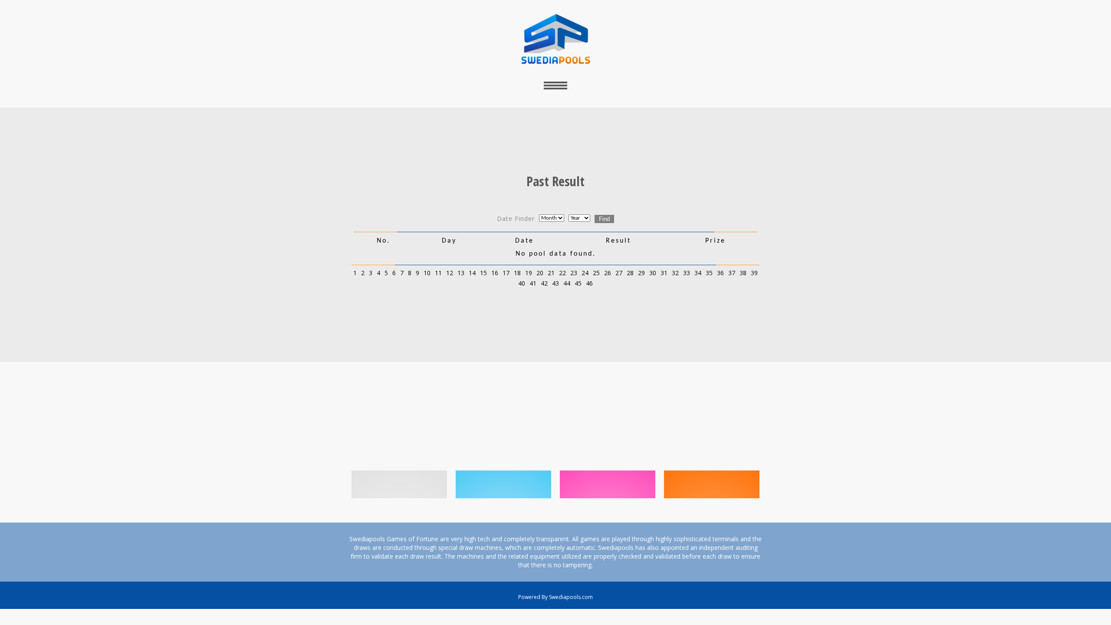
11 (438, 273)
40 (521, 283)
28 (630, 273)
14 (472, 273)
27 (618, 273)
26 (607, 273)
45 (578, 283)
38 (743, 273)
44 (566, 283)
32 (675, 273)
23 (573, 273)
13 (460, 273)
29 (641, 273)
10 (427, 273)
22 (562, 273)
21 (551, 273)
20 (539, 273)
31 (664, 273)
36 (720, 273)
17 (506, 273)
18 (517, 273)
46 (589, 283)
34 (697, 273)
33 (686, 273)
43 (555, 283)
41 (532, 283)
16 (494, 273)
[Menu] (555, 85)
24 (585, 273)
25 (596, 273)
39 (754, 273)
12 (449, 273)
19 (528, 273)
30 (652, 273)
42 (544, 283)
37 (731, 273)
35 (709, 273)
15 (483, 273)
